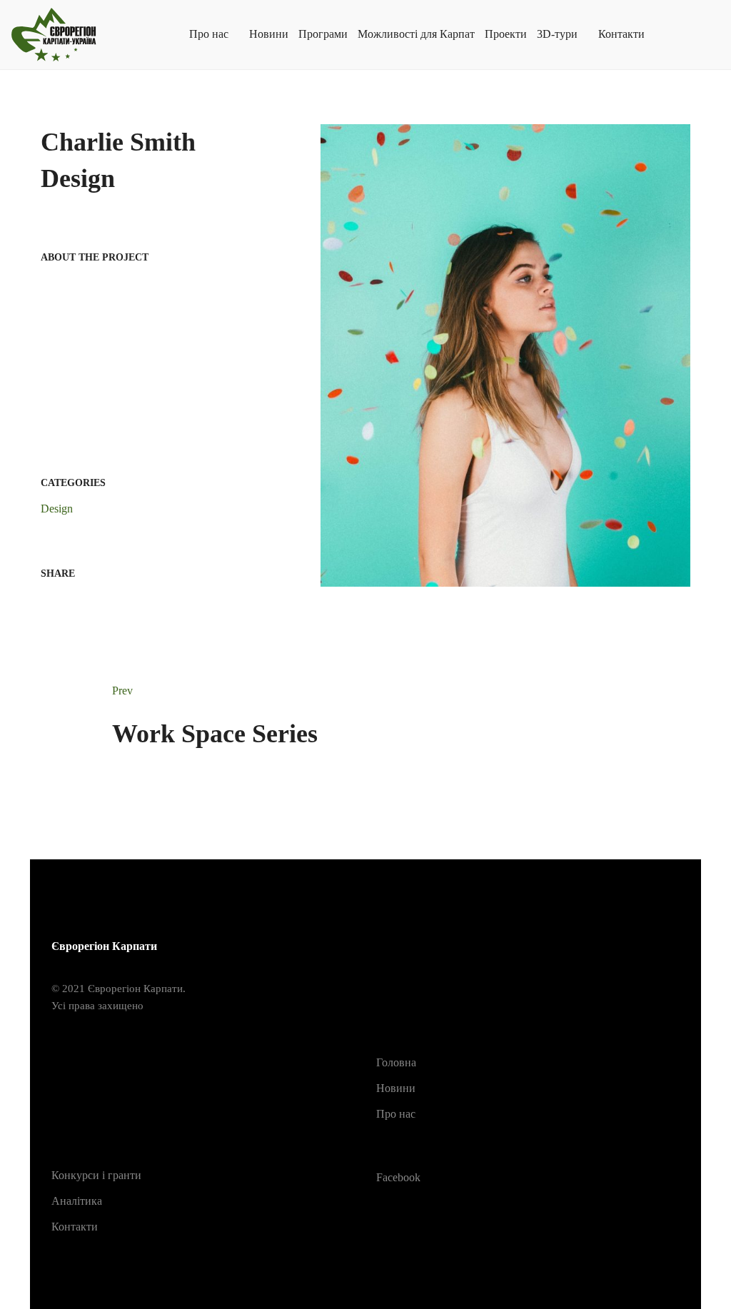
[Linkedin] (91, 601)
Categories (73, 482)
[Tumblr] (113, 601)
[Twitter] (68, 601)
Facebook (398, 1177)
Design (57, 508)
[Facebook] (45, 601)
